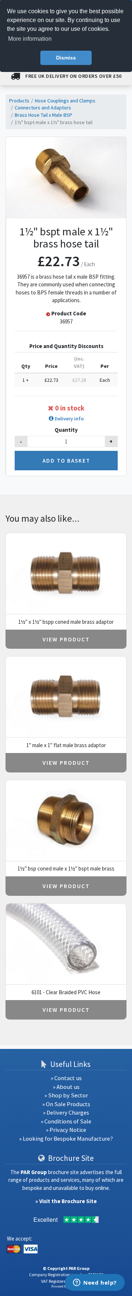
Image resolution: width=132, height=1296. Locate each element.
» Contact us (66, 1078)
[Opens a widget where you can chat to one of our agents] (95, 1283)
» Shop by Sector (66, 1095)
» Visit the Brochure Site (66, 1201)
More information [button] (30, 39)
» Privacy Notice (66, 1130)
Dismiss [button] (66, 58)
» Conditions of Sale (66, 1121)
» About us (66, 1087)
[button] (66, 418)
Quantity (66, 429)
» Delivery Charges (66, 1112)
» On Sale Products (66, 1104)
